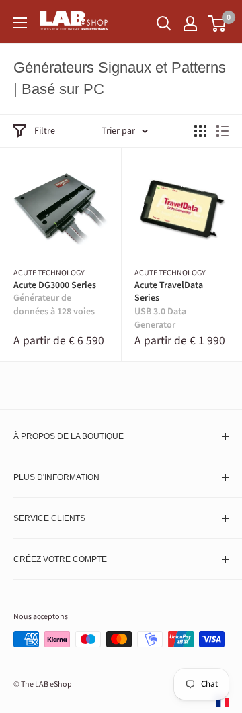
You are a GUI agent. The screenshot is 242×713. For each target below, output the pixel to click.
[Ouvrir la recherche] (164, 23)
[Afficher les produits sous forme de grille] (200, 131)
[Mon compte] (190, 23)
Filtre (44, 131)
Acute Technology (49, 273)
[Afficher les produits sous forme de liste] (222, 131)
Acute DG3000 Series (54, 298)
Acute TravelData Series (168, 305)
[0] (217, 23)
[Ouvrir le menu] (20, 22)
